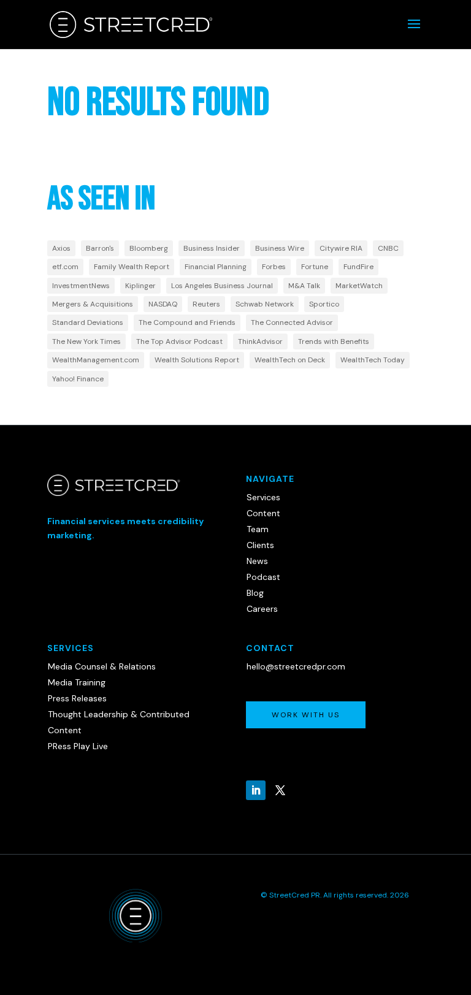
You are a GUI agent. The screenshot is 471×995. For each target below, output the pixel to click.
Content (263, 513)
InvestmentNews (81, 286)
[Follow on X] (280, 790)
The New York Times (86, 341)
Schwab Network (265, 304)
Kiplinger (140, 286)
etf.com (65, 267)
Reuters (206, 304)
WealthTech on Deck (290, 360)
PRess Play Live (78, 746)
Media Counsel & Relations (102, 666)
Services (263, 497)
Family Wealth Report (131, 267)
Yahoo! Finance (78, 379)
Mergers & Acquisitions (92, 304)
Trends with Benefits (333, 341)
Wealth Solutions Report (197, 360)
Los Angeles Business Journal (222, 286)
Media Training (76, 682)
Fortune (314, 267)
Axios (61, 248)
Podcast (263, 576)
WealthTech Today (372, 360)
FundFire (358, 267)
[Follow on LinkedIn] (256, 790)
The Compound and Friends (187, 322)
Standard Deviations (87, 322)
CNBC (388, 248)
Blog (255, 592)
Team (258, 529)
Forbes (274, 267)
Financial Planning (216, 267)
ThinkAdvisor (260, 341)
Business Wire (279, 248)
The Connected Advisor (292, 322)
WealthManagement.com (95, 360)
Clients (260, 545)
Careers (262, 608)
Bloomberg (148, 248)
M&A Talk (304, 286)
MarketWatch (359, 286)
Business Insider (211, 248)
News (257, 560)
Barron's (100, 248)
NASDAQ (162, 304)
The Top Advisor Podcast (179, 341)
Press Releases (77, 698)
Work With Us (306, 715)
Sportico (324, 304)
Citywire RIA (341, 248)
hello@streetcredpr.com (296, 666)
